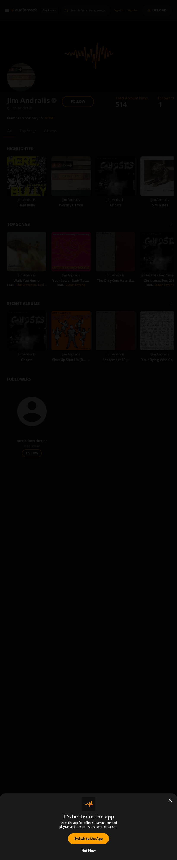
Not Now (88, 850)
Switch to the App (88, 838)
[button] (88, 430)
